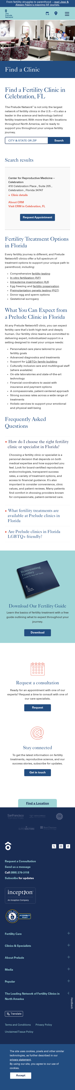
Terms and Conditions (18, 1024)
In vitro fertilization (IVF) (25, 277)
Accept (20, 1075)
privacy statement (20, 1059)
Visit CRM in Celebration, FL (26, 206)
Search (59, 140)
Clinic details (18, 195)
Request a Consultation (20, 861)
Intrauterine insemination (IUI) (29, 282)
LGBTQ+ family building (41, 361)
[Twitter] (54, 847)
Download (37, 632)
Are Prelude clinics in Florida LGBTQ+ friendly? (33, 534)
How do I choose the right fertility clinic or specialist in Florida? (38, 444)
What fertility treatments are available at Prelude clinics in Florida (33, 515)
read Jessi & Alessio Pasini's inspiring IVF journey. (42, 3)
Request (37, 707)
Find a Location (37, 803)
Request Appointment (37, 217)
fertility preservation (46, 286)
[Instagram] (61, 847)
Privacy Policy (44, 1024)
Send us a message (18, 867)
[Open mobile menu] (66, 14)
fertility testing (41, 273)
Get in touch (37, 772)
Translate (16, 1013)
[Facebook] (68, 847)
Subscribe (11, 878)
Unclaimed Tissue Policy (19, 1031)
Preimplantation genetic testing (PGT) (34, 290)
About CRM (16, 202)
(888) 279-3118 (19, 872)
